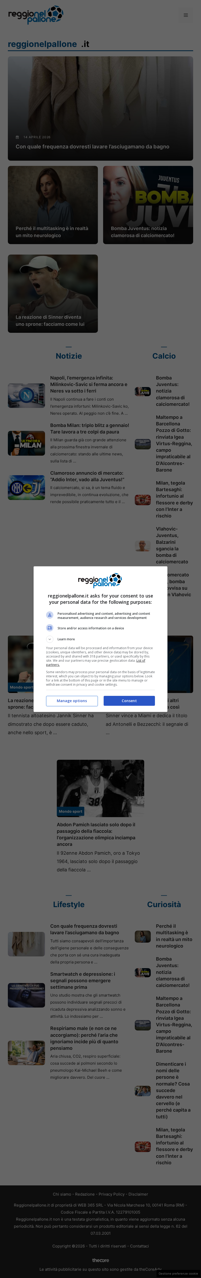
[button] (100, 639)
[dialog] (101, 639)
